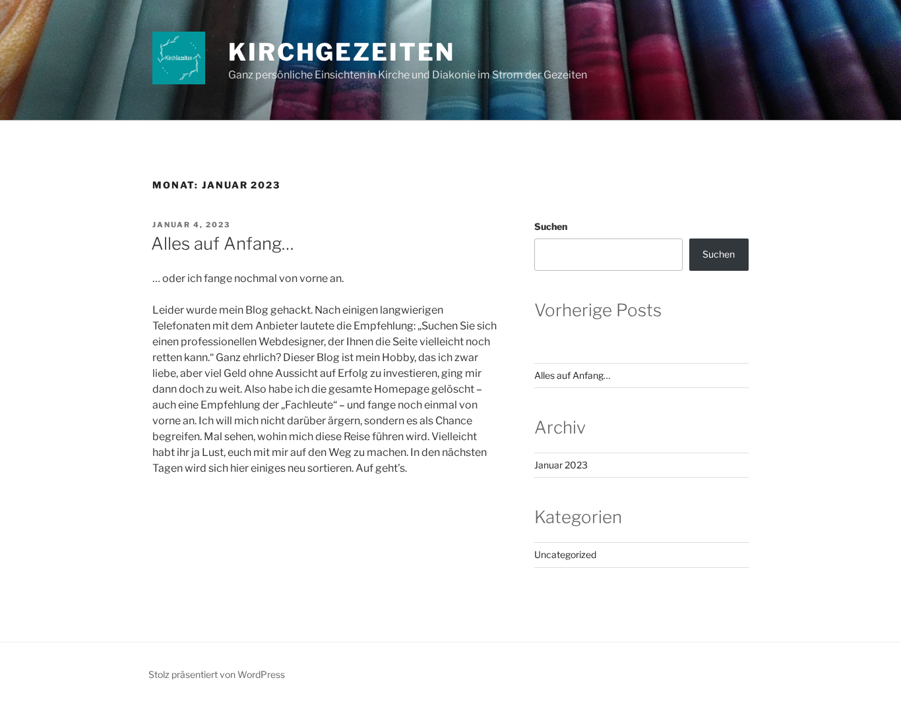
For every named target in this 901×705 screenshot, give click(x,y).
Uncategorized (565, 554)
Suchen (550, 226)
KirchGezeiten (341, 52)
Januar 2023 (561, 464)
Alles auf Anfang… (222, 243)
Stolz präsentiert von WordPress (216, 674)
